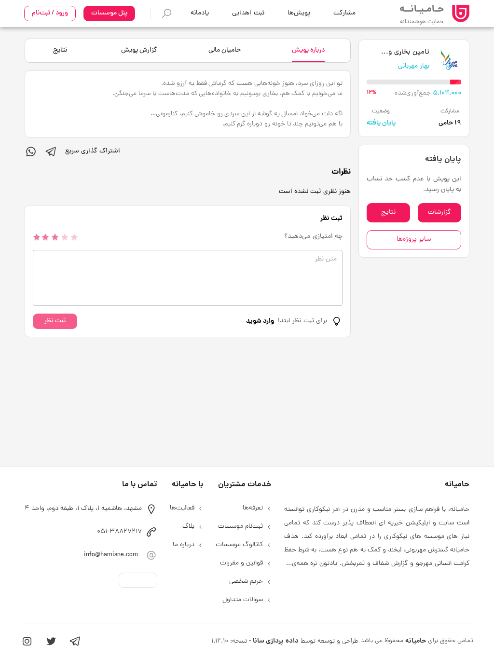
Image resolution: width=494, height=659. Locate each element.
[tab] (308, 50)
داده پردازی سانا (275, 641)
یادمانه (200, 13)
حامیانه (415, 641)
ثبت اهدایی (248, 13)
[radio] (37, 237)
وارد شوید (260, 321)
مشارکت (344, 13)
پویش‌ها (299, 13)
